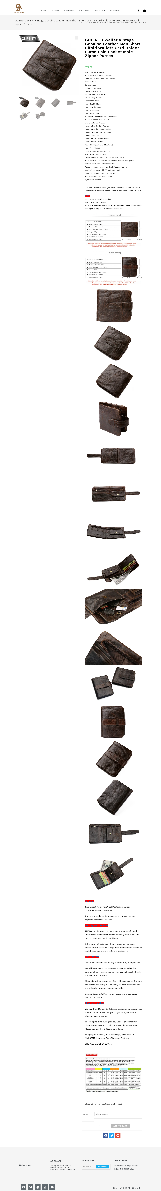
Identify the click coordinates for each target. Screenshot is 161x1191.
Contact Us (115, 10)
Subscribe (102, 1167)
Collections (69, 10)
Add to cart (120, 1126)
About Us (99, 10)
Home (43, 10)
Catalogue (55, 10)
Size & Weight (84, 10)
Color (85, 1115)
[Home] (81, 22)
